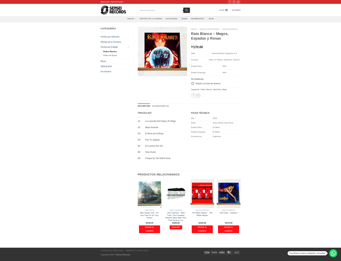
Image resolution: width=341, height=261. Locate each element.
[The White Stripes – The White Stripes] (202, 193)
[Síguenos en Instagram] (234, 2)
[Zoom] (141, 73)
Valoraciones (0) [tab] (160, 106)
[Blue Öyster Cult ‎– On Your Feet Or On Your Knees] (149, 193)
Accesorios (172, 19)
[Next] (240, 208)
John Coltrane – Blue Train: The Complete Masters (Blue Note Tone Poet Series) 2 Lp (175, 216)
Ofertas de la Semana (151, 19)
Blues (103, 61)
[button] (333, 253)
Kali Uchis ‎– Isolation (228, 213)
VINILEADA (106, 66)
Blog (211, 19)
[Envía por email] (198, 95)
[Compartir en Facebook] (193, 95)
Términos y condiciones (137, 251)
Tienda (184, 19)
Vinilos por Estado (109, 47)
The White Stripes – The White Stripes (202, 214)
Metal (224, 90)
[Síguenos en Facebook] (230, 2)
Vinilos (130, 19)
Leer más (176, 227)
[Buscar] (186, 10)
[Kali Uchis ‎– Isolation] (228, 193)
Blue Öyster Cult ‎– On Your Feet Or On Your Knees (149, 215)
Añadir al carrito (149, 229)
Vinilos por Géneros (110, 37)
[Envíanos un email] (238, 2)
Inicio (194, 29)
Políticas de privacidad (112, 251)
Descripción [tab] (144, 106)
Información (197, 19)
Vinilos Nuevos (110, 51)
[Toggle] (128, 47)
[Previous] (138, 208)
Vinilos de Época (110, 55)
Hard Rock (217, 90)
